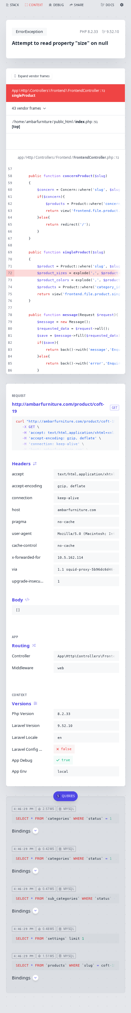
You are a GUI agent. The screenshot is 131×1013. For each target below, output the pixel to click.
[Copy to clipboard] (113, 422)
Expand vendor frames (34, 76)
